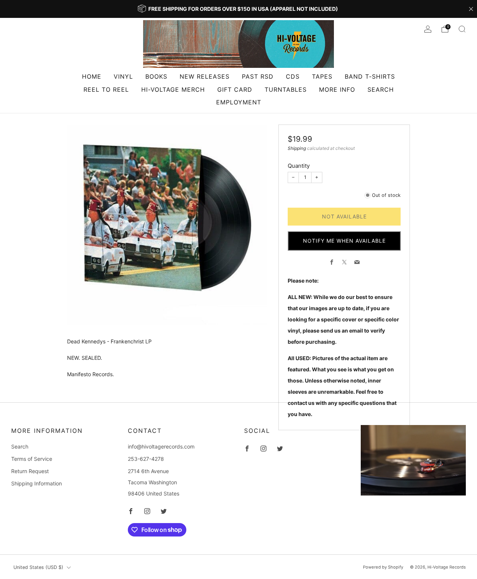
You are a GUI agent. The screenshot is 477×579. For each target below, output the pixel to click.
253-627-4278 (146, 459)
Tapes (322, 76)
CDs (293, 76)
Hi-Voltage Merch (173, 89)
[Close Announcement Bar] (471, 9)
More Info (337, 89)
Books (156, 76)
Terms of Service (31, 459)
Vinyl (123, 76)
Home (91, 76)
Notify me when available (344, 240)
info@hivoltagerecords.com (161, 446)
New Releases (205, 76)
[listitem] (238, 9)
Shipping (297, 148)
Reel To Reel (106, 89)
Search (380, 89)
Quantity (299, 165)
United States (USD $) (38, 567)
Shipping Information (36, 483)
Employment (238, 102)
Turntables (286, 89)
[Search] (462, 29)
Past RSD (258, 76)
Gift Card (234, 89)
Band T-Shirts (370, 76)
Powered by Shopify (383, 567)
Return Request (30, 471)
